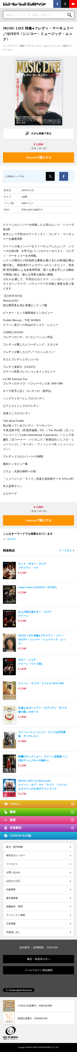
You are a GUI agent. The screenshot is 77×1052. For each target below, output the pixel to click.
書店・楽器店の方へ (38, 959)
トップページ (10, 46)
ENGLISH (52, 947)
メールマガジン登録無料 (38, 970)
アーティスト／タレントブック (43, 46)
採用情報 (38, 947)
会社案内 (24, 947)
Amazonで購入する (38, 157)
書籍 (22, 46)
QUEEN (11, 539)
